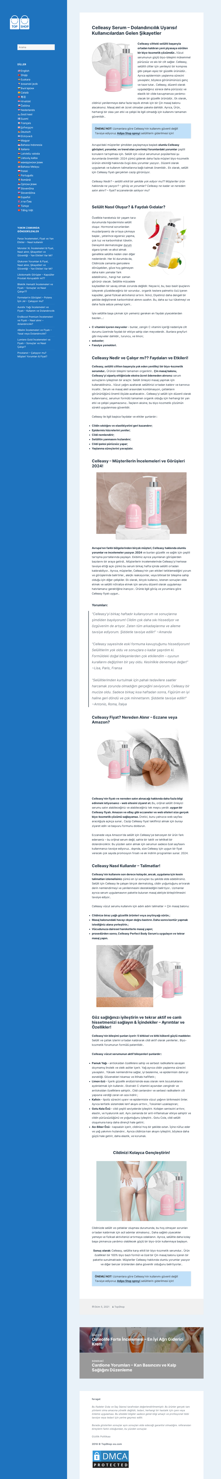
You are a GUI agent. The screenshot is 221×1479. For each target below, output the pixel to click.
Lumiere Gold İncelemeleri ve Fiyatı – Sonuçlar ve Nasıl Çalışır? (33, 343)
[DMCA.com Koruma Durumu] (110, 1459)
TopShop (119, 1306)
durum (128, 245)
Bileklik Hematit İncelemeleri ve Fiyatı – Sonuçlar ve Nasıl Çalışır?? (35, 288)
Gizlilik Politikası (101, 1436)
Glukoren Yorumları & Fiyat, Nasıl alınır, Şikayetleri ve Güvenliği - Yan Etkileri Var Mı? (34, 265)
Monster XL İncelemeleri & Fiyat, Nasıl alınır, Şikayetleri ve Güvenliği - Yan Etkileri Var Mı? (35, 252)
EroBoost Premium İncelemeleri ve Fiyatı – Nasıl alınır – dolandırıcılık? (35, 320)
